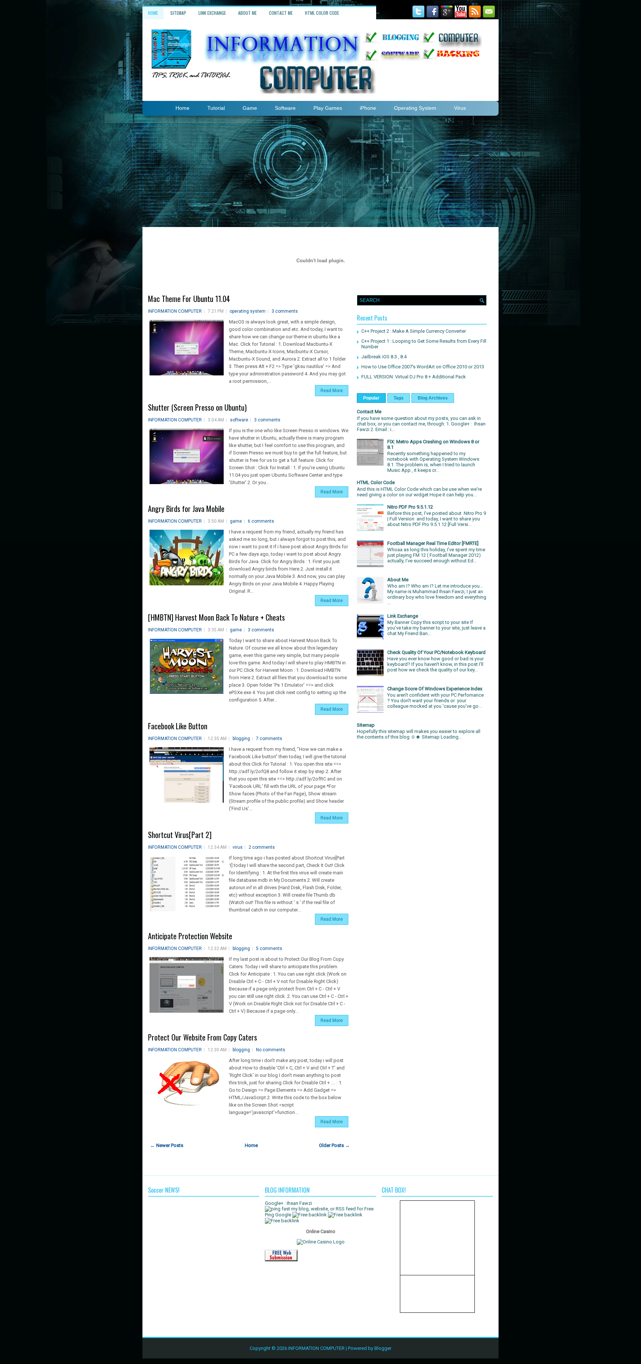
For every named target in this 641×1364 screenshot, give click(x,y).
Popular (371, 398)
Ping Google (278, 1214)
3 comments (285, 311)
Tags (399, 398)
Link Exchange (212, 13)
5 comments (269, 948)
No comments (270, 1049)
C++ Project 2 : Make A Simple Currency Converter (413, 331)
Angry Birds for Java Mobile (186, 508)
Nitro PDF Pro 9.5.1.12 (410, 507)
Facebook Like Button (177, 726)
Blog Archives (433, 398)
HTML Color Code (322, 13)
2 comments (262, 847)
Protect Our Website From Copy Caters (202, 1037)
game (236, 521)
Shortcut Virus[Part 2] (179, 834)
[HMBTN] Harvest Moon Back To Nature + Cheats (216, 617)
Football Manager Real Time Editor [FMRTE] (433, 543)
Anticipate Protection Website (190, 936)
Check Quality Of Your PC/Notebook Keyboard (436, 652)
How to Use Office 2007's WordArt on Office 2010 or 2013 (422, 366)
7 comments (269, 738)
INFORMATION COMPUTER (175, 311)
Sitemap (178, 13)
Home (153, 13)
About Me (247, 13)
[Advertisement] (320, 171)
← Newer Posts (166, 1145)
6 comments (261, 521)
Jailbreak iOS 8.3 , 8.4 (384, 356)
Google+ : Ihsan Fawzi (288, 1203)
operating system (248, 311)
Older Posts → (334, 1145)
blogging (241, 738)
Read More (331, 390)
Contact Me (281, 13)
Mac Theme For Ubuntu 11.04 (189, 298)
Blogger (382, 1348)
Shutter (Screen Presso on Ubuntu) (197, 407)
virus (238, 847)
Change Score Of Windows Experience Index (434, 688)
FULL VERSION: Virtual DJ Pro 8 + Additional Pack (413, 376)
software (239, 420)
